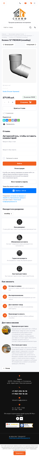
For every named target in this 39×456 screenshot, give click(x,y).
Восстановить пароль (19, 182)
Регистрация (19, 168)
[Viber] (15, 120)
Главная (4, 34)
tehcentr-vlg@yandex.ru (19, 400)
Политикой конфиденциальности (24, 449)
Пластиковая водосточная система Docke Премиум (17, 35)
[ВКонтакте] (7, 120)
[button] (4, 3)
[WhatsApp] (18, 120)
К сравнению (9, 113)
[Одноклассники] (10, 120)
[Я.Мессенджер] (4, 120)
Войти (19, 163)
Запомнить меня (12, 158)
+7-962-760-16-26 (19, 394)
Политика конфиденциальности (19, 438)
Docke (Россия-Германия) (11, 91)
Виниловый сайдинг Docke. (16, 34)
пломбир (4, 37)
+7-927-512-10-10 (19, 391)
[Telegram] (12, 120)
